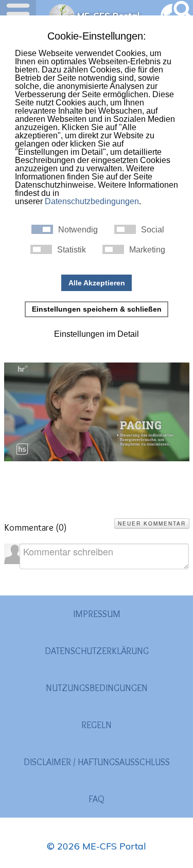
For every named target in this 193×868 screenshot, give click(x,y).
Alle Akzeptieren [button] (96, 283)
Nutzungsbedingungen (97, 688)
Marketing (147, 250)
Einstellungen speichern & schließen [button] (97, 309)
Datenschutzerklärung (97, 651)
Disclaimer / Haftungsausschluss (97, 762)
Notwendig (78, 230)
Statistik (71, 250)
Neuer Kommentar (152, 523)
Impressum (96, 614)
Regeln (96, 725)
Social (152, 230)
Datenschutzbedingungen (92, 201)
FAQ (96, 799)
